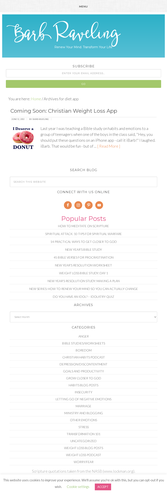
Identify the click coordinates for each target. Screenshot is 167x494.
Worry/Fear (84, 462)
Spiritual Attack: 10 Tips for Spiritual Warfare (83, 234)
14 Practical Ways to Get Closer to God (83, 242)
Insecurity (83, 392)
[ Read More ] (108, 146)
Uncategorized (83, 441)
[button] (83, 6)
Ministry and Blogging (83, 413)
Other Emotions (83, 420)
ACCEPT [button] (103, 487)
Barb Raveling (83, 34)
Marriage (83, 406)
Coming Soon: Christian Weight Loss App (63, 111)
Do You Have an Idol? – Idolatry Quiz (83, 296)
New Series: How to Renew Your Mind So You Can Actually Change (83, 289)
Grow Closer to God (83, 378)
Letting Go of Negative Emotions (83, 399)
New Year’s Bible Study (83, 249)
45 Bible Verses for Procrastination (84, 257)
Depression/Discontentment (83, 364)
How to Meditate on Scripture (83, 226)
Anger (83, 336)
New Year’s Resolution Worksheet (83, 265)
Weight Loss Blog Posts (83, 448)
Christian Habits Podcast (83, 357)
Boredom (84, 350)
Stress (83, 427)
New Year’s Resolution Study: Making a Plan (84, 281)
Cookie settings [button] (78, 487)
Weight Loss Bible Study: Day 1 (83, 273)
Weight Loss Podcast (83, 455)
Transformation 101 (83, 434)
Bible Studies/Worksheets (83, 343)
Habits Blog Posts (83, 385)
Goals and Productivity (83, 371)
